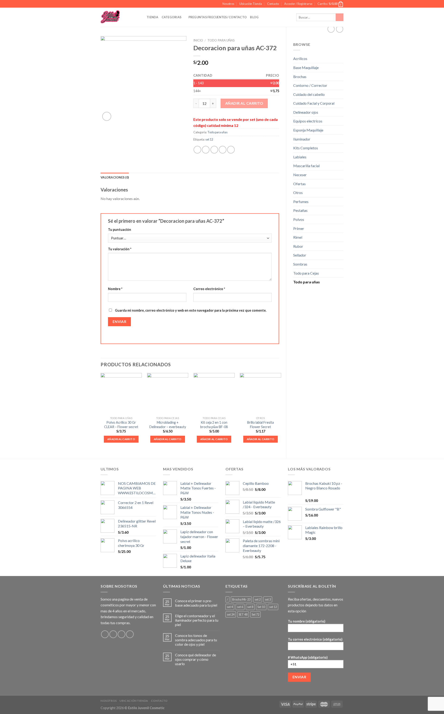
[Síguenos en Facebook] (105, 634)
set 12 (209, 139)
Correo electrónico (209, 289)
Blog (254, 17)
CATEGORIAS (172, 17)
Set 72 (255, 614)
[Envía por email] (214, 149)
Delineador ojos (305, 112)
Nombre (115, 289)
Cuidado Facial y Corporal (313, 103)
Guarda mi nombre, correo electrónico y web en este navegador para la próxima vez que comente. (190, 310)
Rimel (297, 237)
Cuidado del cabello (309, 94)
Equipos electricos (307, 121)
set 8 (250, 607)
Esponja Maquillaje (308, 130)
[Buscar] (339, 17)
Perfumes (300, 201)
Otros (298, 192)
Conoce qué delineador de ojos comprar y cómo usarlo (195, 659)
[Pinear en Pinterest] (222, 149)
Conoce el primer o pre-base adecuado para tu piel (196, 602)
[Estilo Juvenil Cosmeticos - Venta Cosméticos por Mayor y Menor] (120, 17)
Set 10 (261, 607)
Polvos (298, 219)
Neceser (300, 174)
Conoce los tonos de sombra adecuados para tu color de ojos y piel (196, 639)
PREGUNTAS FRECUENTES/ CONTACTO (217, 17)
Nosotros (228, 4)
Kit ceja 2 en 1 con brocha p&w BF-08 (214, 424)
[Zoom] (106, 116)
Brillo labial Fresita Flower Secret (260, 424)
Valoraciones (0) (115, 177)
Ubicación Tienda (250, 4)
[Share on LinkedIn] (231, 149)
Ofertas (299, 184)
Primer (298, 228)
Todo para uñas (306, 282)
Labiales (299, 157)
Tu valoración (119, 249)
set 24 (230, 614)
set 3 (268, 599)
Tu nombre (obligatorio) (306, 621)
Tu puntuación (119, 230)
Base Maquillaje (306, 67)
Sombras (300, 264)
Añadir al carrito (244, 103)
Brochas (299, 76)
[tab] (115, 177)
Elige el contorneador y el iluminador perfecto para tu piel (196, 620)
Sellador (299, 255)
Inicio (198, 40)
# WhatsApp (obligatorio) (308, 657)
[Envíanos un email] (121, 634)
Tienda (152, 17)
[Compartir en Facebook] (197, 149)
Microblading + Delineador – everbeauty (167, 424)
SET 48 (243, 614)
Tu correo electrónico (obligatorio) (315, 639)
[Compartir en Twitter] (206, 149)
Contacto (273, 4)
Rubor (298, 246)
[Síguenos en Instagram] (113, 634)
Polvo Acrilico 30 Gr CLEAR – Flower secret (121, 424)
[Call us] (130, 634)
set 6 (240, 607)
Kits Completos (305, 148)
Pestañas (300, 210)
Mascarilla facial (306, 165)
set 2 (258, 599)
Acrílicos (300, 58)
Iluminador (301, 139)
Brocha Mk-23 (241, 599)
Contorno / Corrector (310, 85)
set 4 (230, 607)
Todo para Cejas (306, 273)
